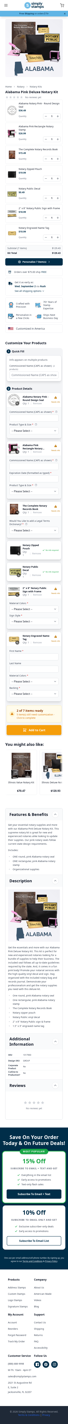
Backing (14, 687)
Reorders (13, 1328)
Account (12, 1322)
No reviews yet (33, 97)
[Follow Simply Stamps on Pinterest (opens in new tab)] (46, 1364)
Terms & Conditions (29, 1415)
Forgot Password (17, 1335)
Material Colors (18, 603)
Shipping (39, 1328)
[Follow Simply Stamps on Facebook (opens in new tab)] (37, 1364)
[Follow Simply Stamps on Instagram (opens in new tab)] (54, 1364)
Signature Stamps (18, 1306)
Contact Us (40, 1322)
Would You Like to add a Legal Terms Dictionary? (29, 522)
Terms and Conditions (33, 1261)
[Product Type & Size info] (36, 424)
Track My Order (16, 1341)
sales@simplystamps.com (22, 1376)
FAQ (36, 1341)
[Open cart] (62, 5)
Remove (37, 403)
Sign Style (15, 615)
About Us (39, 1287)
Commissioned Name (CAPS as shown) (32, 367)
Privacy (46, 1415)
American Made (42, 1293)
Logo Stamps (15, 1300)
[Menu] (6, 5)
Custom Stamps (16, 1293)
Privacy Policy (51, 1261)
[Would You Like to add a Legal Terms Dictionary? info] (26, 524)
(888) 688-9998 (16, 1363)
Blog (36, 1306)
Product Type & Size (21, 424)
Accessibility (41, 1347)
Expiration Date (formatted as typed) (30, 473)
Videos (37, 1300)
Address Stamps (17, 1287)
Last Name (15, 663)
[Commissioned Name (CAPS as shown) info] (56, 411)
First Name (16, 651)
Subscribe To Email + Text (34, 1194)
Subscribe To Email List (34, 1241)
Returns (38, 1335)
